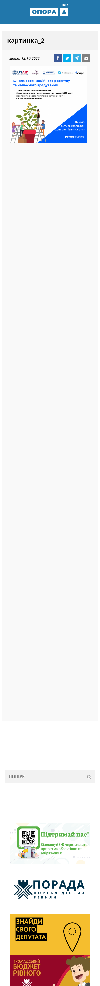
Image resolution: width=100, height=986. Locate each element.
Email (86, 58)
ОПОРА (50, 11)
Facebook (58, 58)
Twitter (67, 58)
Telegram (77, 58)
